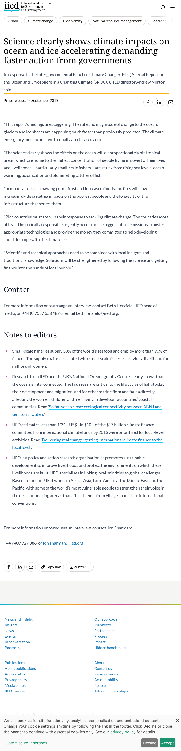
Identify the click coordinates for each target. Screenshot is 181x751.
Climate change (40, 20)
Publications (15, 662)
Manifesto (102, 625)
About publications (20, 668)
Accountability (106, 679)
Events (10, 636)
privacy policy (123, 732)
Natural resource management (117, 20)
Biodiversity (72, 20)
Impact (100, 642)
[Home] (27, 7)
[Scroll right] (172, 21)
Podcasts (12, 647)
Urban (13, 20)
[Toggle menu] (172, 7)
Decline (149, 743)
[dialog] (90, 733)
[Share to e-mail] (170, 102)
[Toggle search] (163, 7)
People (100, 685)
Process (100, 636)
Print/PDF (82, 566)
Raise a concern (106, 674)
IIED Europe (15, 691)
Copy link (53, 566)
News (9, 630)
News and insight (19, 619)
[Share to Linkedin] (159, 102)
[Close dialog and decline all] (177, 718)
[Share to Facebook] (148, 102)
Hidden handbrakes (110, 647)
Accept (167, 743)
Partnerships (104, 630)
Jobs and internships (111, 691)
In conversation (17, 642)
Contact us (103, 668)
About (99, 662)
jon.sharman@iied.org (63, 543)
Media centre (15, 685)
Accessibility (15, 674)
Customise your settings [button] (25, 743)
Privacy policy (16, 679)
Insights (11, 625)
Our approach (105, 619)
